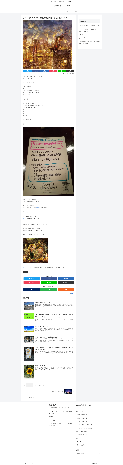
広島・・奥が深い (82, 421)
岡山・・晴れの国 (82, 418)
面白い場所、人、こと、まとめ (90, 460)
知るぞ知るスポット (81, 411)
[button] (99, 453)
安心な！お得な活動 (81, 431)
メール (81, 460)
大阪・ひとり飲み (80, 445)
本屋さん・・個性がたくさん (84, 428)
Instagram (71, 460)
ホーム (25, 267)
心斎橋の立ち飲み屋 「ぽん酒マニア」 (89, 26)
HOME (99, 460)
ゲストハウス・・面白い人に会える (86, 424)
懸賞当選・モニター (82, 434)
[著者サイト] (31, 289)
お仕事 (78, 438)
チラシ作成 (82, 38)
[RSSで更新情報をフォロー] (66, 289)
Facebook (77, 460)
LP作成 (81, 34)
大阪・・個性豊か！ (82, 414)
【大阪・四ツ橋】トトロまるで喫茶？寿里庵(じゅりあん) (89, 30)
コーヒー (78, 441)
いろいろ (30, 267)
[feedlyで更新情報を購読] (48, 289)
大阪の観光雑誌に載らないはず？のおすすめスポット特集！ (89, 42)
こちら (37, 207)
